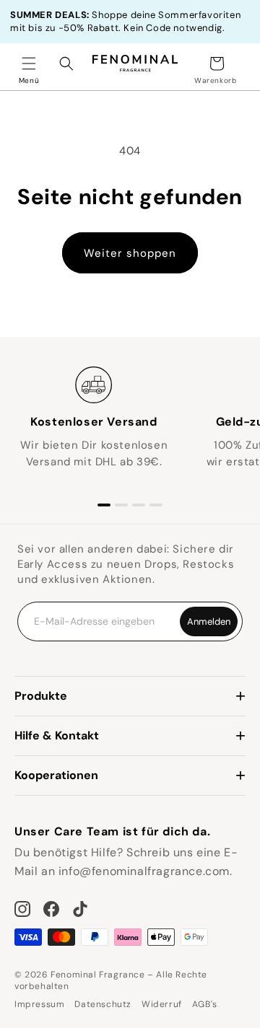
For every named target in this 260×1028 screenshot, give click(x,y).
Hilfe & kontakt (56, 735)
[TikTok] (80, 909)
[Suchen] (66, 63)
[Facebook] (51, 909)
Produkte (40, 695)
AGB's (204, 1004)
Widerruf (162, 1004)
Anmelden (208, 621)
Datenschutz (102, 1004)
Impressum (39, 1004)
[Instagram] (22, 909)
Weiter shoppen (130, 253)
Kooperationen (56, 775)
